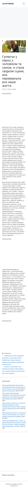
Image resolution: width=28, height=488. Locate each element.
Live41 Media (8, 4)
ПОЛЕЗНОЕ (7, 353)
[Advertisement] (14, 22)
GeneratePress (14, 485)
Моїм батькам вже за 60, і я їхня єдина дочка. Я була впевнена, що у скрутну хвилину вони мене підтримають (14, 414)
